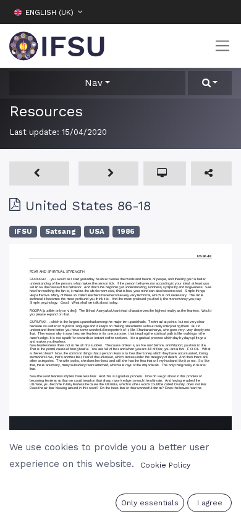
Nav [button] (94, 82)
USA (96, 232)
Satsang (60, 232)
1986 (126, 232)
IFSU (23, 232)
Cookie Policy (165, 465)
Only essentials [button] (150, 502)
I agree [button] (209, 502)
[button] (222, 11)
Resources (46, 111)
